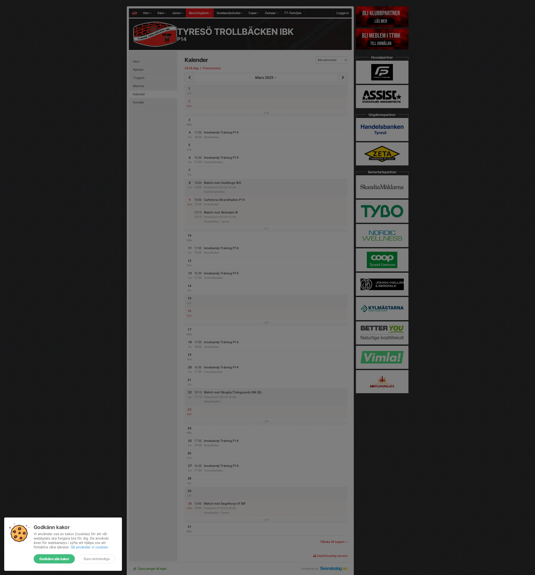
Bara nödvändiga (97, 559)
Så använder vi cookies (89, 547)
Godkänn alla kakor (54, 559)
